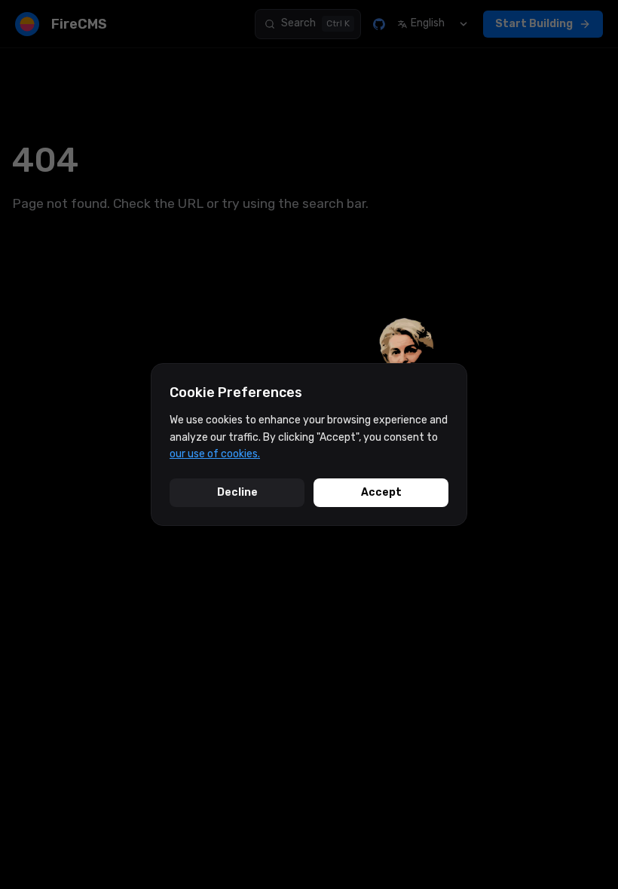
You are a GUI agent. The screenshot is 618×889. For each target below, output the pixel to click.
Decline (237, 492)
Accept (381, 492)
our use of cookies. (215, 454)
